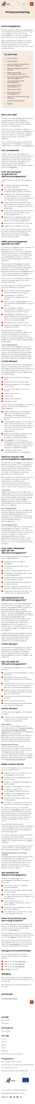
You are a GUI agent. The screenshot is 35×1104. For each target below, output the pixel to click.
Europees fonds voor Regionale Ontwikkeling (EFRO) (17, 1064)
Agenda (3, 1045)
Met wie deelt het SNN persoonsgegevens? (14, 85)
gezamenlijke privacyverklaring (15, 759)
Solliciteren (7, 969)
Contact (3, 1039)
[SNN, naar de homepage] (5, 4)
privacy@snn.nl (28, 145)
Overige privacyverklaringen (15, 100)
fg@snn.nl (13, 937)
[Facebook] (10, 1097)
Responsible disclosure (20, 1090)
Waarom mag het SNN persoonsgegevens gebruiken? (16, 73)
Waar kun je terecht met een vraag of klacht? (18, 97)
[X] (20, 1097)
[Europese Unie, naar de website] (25, 1080)
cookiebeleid (13, 167)
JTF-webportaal (19, 964)
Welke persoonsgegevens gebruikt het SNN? (17, 69)
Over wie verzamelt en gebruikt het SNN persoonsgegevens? (18, 64)
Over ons (4, 1042)
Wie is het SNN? (12, 58)
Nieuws (3, 1048)
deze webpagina (14, 944)
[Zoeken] (27, 4)
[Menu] (32, 4)
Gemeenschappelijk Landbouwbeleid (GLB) (14, 1070)
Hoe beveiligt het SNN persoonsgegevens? (14, 93)
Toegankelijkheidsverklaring (9, 1093)
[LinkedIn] (17, 1097)
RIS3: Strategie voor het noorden (11, 1061)
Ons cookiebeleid (12, 61)
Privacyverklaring (6, 1090)
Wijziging (10, 103)
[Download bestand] (32, 1002)
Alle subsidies (5, 1020)
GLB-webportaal (20, 966)
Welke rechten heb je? (14, 89)
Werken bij (4, 1051)
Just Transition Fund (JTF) (9, 1067)
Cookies (22, 1093)
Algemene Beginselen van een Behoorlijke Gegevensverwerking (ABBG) (17, 729)
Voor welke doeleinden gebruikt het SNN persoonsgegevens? (18, 77)
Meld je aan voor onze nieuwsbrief (12, 1054)
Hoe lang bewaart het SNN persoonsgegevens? (15, 81)
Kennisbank (5, 1023)
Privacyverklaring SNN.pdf (11, 998)
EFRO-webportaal (20, 961)
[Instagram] (14, 1097)
